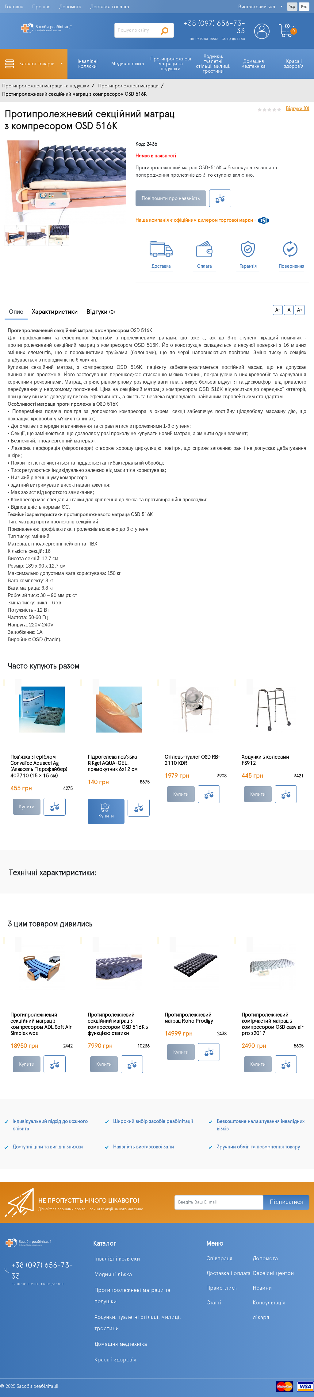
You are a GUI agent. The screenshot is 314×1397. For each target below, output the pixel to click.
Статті (213, 1303)
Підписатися (286, 1202)
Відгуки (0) (297, 108)
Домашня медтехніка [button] (253, 64)
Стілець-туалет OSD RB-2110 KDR (192, 760)
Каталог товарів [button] (37, 63)
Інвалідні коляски (117, 1259)
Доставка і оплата (109, 6)
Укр (292, 7)
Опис (16, 312)
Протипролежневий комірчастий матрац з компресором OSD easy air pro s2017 (273, 1024)
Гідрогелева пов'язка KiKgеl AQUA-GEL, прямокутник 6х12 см (113, 763)
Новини (262, 1288)
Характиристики (55, 312)
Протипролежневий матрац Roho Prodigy (189, 1018)
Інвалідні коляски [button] (88, 64)
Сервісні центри (273, 1273)
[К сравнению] (220, 198)
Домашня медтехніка (120, 1344)
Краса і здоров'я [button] (294, 64)
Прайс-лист (221, 1288)
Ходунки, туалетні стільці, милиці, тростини (137, 1323)
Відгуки (100, 312)
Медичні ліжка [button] (127, 63)
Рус (304, 7)
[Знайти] (164, 31)
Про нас (41, 6)
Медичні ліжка (113, 1274)
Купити (26, 806)
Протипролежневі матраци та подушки (132, 1296)
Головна (14, 6)
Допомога (70, 6)
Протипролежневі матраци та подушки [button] (171, 63)
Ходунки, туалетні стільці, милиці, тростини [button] (214, 64)
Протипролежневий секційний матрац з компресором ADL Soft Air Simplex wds (41, 1024)
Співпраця (219, 1258)
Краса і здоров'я (115, 1360)
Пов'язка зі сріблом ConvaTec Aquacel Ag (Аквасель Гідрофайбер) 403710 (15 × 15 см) (38, 766)
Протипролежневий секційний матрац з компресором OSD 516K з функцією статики (118, 1024)
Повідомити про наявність (171, 198)
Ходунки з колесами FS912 (265, 760)
